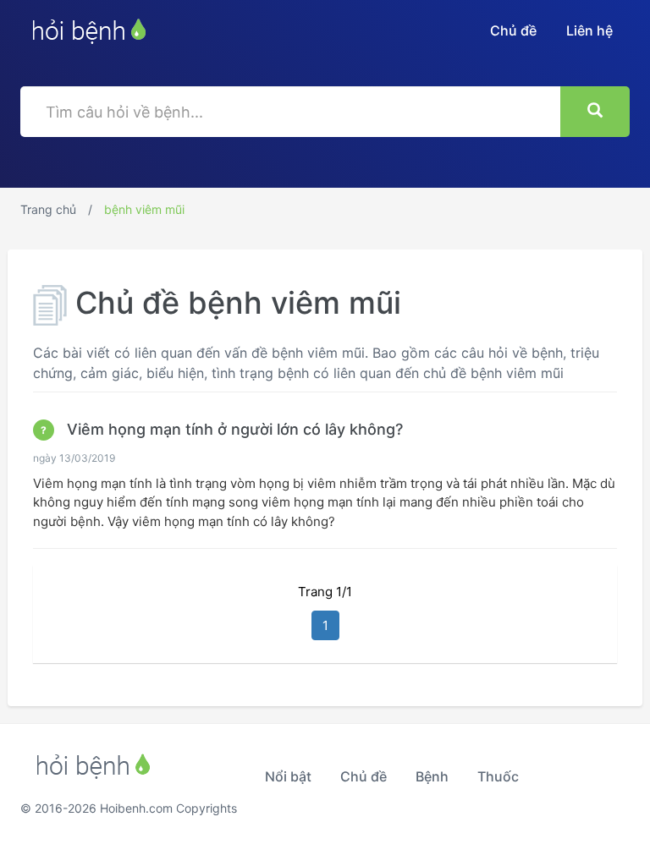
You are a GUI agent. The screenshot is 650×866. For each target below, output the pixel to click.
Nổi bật (288, 776)
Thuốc (498, 776)
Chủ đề (513, 30)
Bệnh (432, 776)
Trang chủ (48, 209)
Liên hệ (589, 30)
